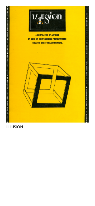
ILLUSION (14, 127)
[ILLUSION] (47, 64)
